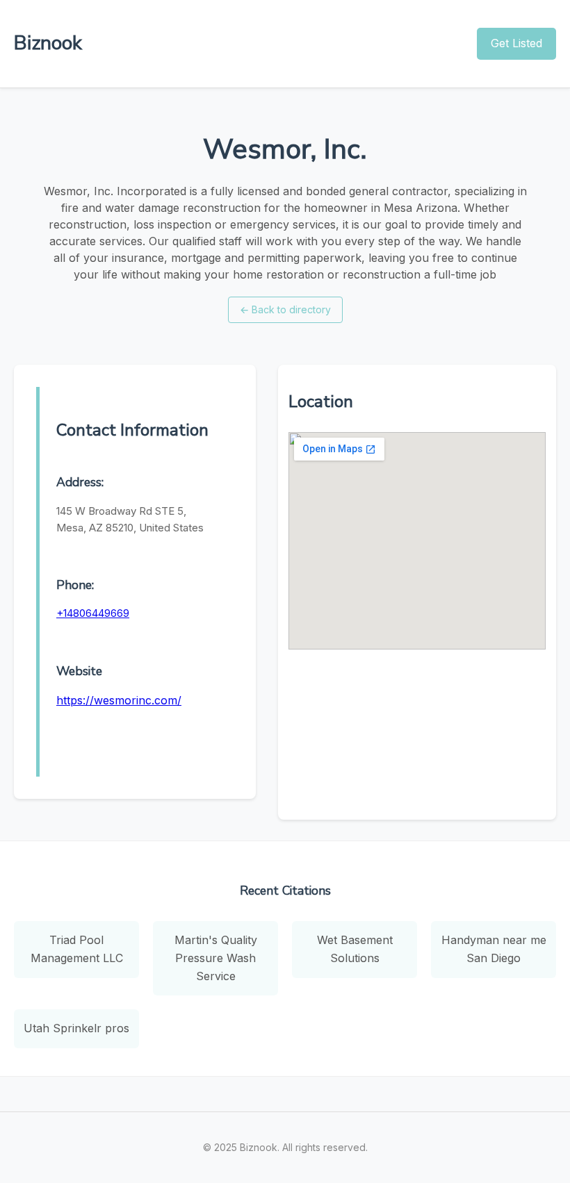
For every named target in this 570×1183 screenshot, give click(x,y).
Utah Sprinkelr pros (76, 1028)
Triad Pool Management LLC (77, 949)
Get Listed (516, 43)
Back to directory (285, 309)
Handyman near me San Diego (493, 949)
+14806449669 (92, 613)
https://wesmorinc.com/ (118, 700)
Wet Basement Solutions (355, 949)
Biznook (48, 43)
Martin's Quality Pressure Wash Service (215, 957)
